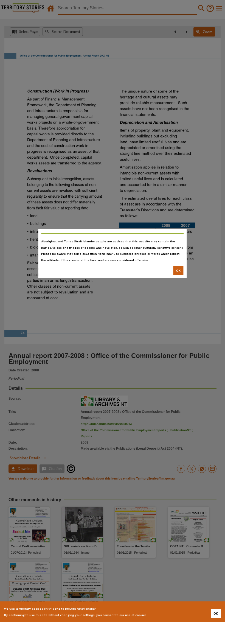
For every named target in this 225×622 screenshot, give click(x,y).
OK (178, 270)
